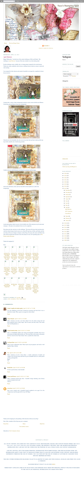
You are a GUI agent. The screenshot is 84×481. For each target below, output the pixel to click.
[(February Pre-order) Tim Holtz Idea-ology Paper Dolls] (28, 266)
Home (5, 43)
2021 (65, 180)
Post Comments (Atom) (15, 431)
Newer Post (5, 423)
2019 (65, 184)
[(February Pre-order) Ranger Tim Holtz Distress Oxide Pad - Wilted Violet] (14, 252)
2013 (65, 229)
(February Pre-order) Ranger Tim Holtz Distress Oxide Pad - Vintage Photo (28, 256)
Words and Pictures (11, 376)
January (67, 220)
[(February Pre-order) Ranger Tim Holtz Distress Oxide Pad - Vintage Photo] (28, 252)
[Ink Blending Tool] (14, 283)
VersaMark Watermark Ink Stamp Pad (7, 285)
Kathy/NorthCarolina (12, 330)
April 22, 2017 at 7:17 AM (23, 376)
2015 (65, 225)
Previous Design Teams (14, 43)
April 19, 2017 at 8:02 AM (21, 342)
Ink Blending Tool (14, 285)
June (67, 203)
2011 (65, 233)
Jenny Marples (10, 318)
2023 (65, 175)
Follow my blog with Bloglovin (70, 166)
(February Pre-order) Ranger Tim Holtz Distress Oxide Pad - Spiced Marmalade (35, 256)
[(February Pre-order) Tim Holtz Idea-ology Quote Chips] (21, 266)
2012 (65, 231)
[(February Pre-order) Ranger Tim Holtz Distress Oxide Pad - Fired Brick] (14, 266)
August (67, 199)
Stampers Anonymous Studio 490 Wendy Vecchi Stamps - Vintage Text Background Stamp (35, 288)
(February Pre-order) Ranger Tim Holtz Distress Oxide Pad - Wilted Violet (14, 256)
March (67, 216)
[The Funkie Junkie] (72, 106)
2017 (65, 188)
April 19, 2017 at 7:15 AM (29, 308)
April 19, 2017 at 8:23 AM (15, 352)
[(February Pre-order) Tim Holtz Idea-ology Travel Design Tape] (21, 283)
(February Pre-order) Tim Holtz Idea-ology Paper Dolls (28, 270)
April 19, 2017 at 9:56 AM (19, 367)
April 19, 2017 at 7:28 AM (20, 318)
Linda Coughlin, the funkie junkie (15, 308)
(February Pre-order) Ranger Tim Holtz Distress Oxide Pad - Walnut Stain (21, 256)
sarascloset (9, 388)
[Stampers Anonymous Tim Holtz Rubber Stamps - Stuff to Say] (28, 283)
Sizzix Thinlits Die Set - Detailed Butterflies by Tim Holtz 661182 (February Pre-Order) (35, 272)
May (67, 205)
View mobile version (24, 426)
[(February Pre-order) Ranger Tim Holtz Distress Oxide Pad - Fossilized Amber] (7, 266)
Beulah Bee (10, 367)
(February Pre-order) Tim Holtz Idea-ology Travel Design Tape (21, 287)
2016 (65, 223)
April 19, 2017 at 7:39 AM (24, 330)
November (68, 192)
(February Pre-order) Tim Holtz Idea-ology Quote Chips (21, 270)
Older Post (42, 423)
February (68, 218)
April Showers (7, 57)
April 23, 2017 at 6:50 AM (19, 388)
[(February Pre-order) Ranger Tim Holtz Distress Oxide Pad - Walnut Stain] (21, 252)
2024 (65, 173)
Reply (8, 314)
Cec (8, 352)
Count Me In (68, 213)
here (53, 464)
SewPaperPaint (10, 342)
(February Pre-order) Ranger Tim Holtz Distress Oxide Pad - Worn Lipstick (7, 256)
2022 (65, 177)
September (68, 196)
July (67, 201)
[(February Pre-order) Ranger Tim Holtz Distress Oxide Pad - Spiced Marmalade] (35, 252)
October (67, 194)
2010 (65, 236)
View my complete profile (46, 48)
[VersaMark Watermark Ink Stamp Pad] (7, 283)
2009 (65, 238)
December (68, 190)
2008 (65, 240)
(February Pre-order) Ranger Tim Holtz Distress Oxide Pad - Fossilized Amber (7, 271)
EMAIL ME (65, 159)
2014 (65, 227)
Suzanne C (46, 45)
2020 (65, 182)
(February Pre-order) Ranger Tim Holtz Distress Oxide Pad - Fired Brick (14, 270)
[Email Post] (22, 297)
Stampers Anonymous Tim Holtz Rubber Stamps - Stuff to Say (28, 287)
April (67, 207)
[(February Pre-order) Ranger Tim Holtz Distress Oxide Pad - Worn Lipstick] (7, 252)
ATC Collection (68, 211)
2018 (65, 186)
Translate (74, 76)
